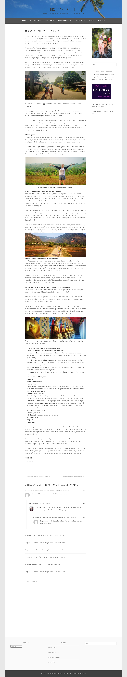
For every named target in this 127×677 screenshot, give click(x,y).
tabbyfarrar (33, 503)
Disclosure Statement (54, 652)
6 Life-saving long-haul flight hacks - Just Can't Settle (48, 572)
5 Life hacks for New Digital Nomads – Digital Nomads (48, 557)
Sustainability (80, 21)
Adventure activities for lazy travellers (74, 476)
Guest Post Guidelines (54, 657)
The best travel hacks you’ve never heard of (45, 564)
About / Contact (52, 648)
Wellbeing (101, 21)
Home (24, 21)
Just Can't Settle (63, 9)
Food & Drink (49, 21)
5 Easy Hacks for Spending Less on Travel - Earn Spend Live (50, 550)
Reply (83, 490)
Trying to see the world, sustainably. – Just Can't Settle (48, 535)
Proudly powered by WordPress (52, 673)
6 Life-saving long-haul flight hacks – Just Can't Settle (48, 543)
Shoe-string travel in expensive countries (38, 476)
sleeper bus (49, 451)
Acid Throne (101, 107)
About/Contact (35, 21)
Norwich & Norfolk (64, 21)
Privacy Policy (51, 662)
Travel (91, 21)
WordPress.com (80, 673)
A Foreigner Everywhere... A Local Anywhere (39, 490)
